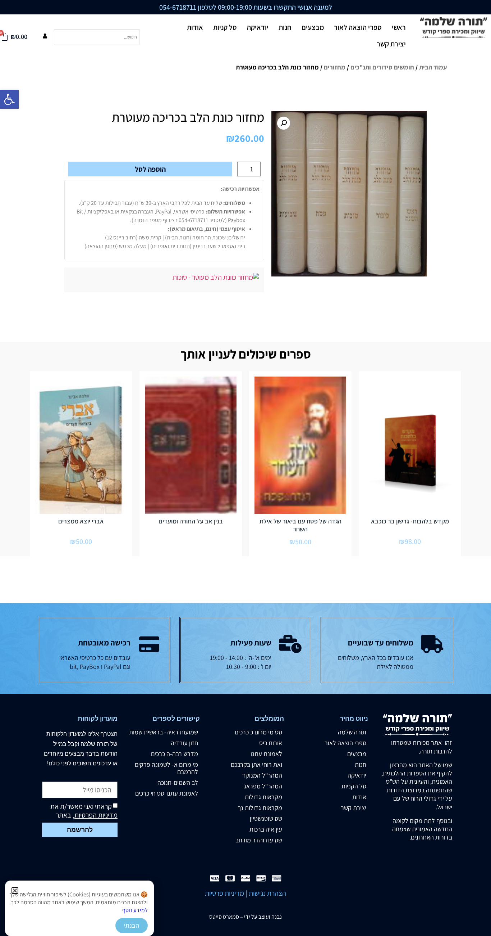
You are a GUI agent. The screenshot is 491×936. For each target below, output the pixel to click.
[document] (245, 468)
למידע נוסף (135, 910)
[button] (15, 890)
